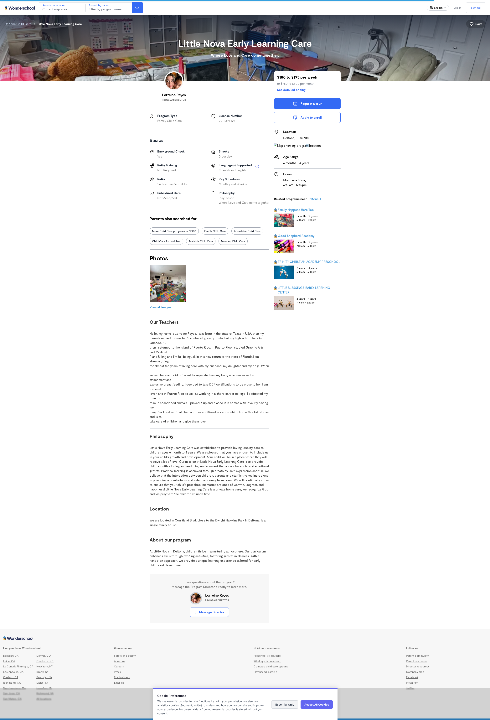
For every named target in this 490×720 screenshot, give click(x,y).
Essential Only (284, 704)
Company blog (415, 671)
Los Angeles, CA (13, 671)
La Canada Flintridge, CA (18, 666)
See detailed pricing (291, 89)
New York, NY (44, 666)
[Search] (137, 7)
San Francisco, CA (14, 688)
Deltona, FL (315, 199)
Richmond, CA (12, 682)
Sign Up (476, 7)
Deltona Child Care (18, 24)
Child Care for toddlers (166, 241)
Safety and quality (125, 655)
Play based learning (265, 671)
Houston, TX (44, 688)
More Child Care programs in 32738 (174, 231)
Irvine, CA (9, 661)
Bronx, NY (42, 671)
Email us (119, 682)
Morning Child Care (233, 241)
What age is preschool (267, 661)
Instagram (412, 682)
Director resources (418, 666)
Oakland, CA (10, 677)
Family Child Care (215, 231)
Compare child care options (271, 666)
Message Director (211, 612)
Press (117, 671)
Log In (458, 7)
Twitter (410, 688)
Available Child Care (201, 241)
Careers (119, 666)
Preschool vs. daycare (267, 655)
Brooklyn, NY (44, 677)
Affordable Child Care (247, 231)
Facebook (412, 677)
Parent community (417, 655)
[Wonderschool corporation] (245, 638)
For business (122, 677)
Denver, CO (43, 655)
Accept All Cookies (316, 704)
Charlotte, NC (45, 661)
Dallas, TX (42, 682)
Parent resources (416, 661)
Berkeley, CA (10, 655)
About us (119, 661)
